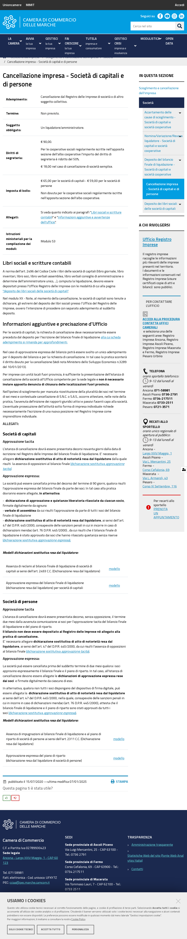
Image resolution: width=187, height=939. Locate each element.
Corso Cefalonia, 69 (156, 469)
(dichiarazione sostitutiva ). (37, 540)
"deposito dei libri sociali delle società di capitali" (35, 291)
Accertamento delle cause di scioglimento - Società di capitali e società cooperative (159, 119)
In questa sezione (156, 75)
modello (114, 568)
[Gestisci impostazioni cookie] (184, 469)
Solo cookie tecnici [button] (21, 929)
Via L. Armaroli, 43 (155, 478)
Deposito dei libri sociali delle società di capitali (160, 206)
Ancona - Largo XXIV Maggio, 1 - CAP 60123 (30, 860)
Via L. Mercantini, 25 (157, 461)
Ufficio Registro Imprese (157, 242)
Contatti (137, 868)
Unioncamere (12, 4)
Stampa (122, 781)
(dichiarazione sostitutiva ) (57, 651)
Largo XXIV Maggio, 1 (157, 453)
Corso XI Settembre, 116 (160, 486)
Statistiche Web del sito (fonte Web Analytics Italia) (155, 858)
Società (148, 102)
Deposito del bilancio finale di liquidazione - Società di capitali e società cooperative (159, 167)
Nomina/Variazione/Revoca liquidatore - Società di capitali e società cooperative (163, 143)
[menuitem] (14, 41)
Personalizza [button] (80, 929)
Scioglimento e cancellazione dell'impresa (159, 90)
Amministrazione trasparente (152, 844)
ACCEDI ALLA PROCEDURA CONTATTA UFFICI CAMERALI (161, 323)
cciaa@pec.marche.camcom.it (30, 882)
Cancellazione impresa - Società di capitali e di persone (162, 188)
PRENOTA (161, 509)
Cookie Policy (78, 919)
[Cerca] (179, 26)
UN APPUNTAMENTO (166, 515)
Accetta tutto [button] (50, 929)
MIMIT (30, 4)
